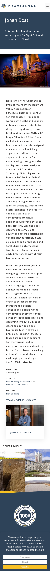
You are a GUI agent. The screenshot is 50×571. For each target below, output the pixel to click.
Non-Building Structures (18, 381)
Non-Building (12, 394)
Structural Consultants (17, 384)
